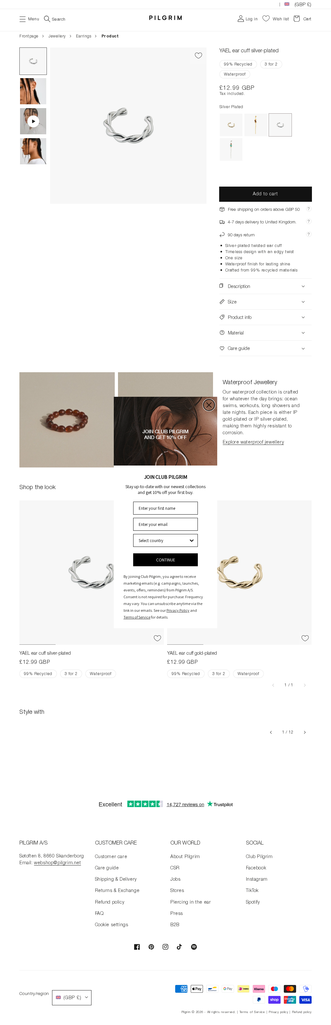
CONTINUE (165, 560)
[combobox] (163, 540)
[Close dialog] (209, 405)
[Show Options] (191, 540)
